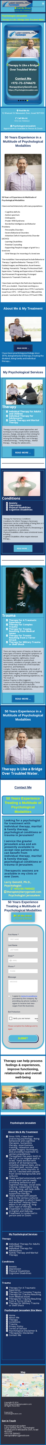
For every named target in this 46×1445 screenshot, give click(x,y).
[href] (23, 1385)
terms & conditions (29, 996)
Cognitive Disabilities (20, 1273)
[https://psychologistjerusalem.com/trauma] (24, 590)
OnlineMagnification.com (13, 1414)
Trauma (13, 1324)
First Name (13, 934)
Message (12, 977)
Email (11, 956)
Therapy (13, 1319)
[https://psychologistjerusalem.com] (17, 3)
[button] (43, 3)
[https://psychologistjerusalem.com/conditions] (21, 484)
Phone (11, 966)
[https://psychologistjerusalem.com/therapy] (24, 392)
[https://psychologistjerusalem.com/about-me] (23, 329)
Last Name (12, 945)
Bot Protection (14, 1012)
